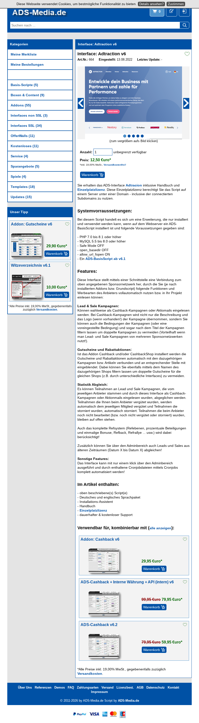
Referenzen (43, 687)
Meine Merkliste (24, 54)
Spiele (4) (18, 176)
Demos (59, 687)
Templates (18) (23, 187)
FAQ (71, 687)
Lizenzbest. (125, 687)
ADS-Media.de (128, 700)
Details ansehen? (151, 4)
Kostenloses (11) (25, 146)
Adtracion (134, 185)
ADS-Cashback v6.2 (99, 625)
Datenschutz (155, 687)
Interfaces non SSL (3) (29, 115)
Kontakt (173, 687)
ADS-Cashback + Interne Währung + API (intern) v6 (127, 582)
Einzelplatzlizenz (91, 190)
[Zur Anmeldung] (171, 11)
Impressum (99, 692)
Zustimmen (176, 4)
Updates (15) (21, 197)
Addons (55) (21, 105)
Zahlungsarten (88, 687)
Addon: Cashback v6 (100, 539)
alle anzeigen (160, 528)
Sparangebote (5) (25, 166)
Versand (107, 687)
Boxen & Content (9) (27, 95)
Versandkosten (46, 309)
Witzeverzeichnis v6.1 (30, 265)
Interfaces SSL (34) (26, 126)
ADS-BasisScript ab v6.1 (105, 259)
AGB (140, 687)
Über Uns (25, 687)
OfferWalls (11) (23, 136)
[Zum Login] (184, 11)
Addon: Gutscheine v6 (31, 224)
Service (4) (19, 156)
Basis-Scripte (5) (24, 85)
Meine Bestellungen (27, 64)
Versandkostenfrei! (115, 164)
